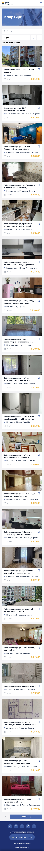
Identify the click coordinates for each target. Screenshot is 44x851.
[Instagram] (22, 826)
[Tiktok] (28, 826)
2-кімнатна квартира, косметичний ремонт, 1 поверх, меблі (18, 610)
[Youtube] (16, 826)
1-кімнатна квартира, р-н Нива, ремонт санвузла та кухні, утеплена (19, 263)
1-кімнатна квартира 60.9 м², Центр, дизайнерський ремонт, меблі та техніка (19, 302)
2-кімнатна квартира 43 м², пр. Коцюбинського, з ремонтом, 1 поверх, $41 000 (17, 379)
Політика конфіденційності (22, 843)
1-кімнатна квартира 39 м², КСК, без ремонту (19, 71)
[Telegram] (10, 826)
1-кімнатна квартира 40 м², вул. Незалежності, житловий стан (17, 456)
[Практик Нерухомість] (8, 3)
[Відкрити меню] (41, 3)
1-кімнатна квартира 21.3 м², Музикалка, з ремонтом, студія (17, 762)
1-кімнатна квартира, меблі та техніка (20, 686)
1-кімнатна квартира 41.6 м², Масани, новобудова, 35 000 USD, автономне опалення (19, 418)
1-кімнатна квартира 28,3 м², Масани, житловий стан (19, 649)
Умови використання (22, 847)
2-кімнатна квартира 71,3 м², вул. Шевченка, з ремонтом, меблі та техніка (18, 533)
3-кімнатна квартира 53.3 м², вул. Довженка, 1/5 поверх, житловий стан (20, 723)
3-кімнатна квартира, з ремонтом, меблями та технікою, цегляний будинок (18, 225)
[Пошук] (5, 31)
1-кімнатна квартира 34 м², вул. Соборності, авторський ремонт (17, 148)
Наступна (24, 817)
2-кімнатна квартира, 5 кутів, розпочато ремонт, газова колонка (18, 340)
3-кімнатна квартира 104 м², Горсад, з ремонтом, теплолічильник (19, 495)
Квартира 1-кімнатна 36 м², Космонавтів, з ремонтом (15, 109)
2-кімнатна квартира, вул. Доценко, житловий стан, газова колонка (19, 572)
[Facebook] (34, 826)
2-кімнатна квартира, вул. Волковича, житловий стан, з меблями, (20, 186)
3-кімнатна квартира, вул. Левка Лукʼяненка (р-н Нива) (17, 800)
